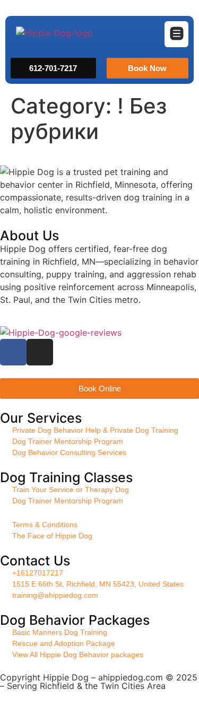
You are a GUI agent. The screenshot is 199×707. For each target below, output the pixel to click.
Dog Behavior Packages (75, 620)
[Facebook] (13, 352)
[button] (176, 34)
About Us (29, 235)
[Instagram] (40, 352)
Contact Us (35, 561)
